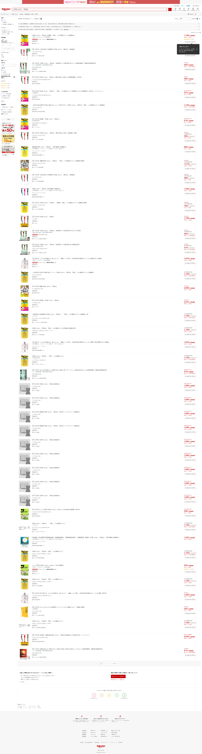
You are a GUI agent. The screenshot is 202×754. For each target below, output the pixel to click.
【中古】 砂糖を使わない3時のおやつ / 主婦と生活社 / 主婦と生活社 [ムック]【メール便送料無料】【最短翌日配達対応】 (69, 649)
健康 (39, 706)
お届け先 (3, 62)
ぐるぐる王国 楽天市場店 (39, 557)
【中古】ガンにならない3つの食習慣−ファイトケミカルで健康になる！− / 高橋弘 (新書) (59, 607)
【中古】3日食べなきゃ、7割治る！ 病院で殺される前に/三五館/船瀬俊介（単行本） (59, 77)
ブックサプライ (37, 127)
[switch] (14, 77)
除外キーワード (4, 113)
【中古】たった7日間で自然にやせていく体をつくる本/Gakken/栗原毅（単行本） (58, 509)
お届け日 (3, 67)
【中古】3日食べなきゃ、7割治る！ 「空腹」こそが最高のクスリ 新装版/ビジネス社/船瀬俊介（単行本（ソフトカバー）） (69, 91)
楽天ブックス (36, 43)
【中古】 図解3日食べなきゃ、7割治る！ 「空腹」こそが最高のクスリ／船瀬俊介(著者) (59, 161)
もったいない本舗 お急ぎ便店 (40, 238)
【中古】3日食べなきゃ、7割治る (44, 216)
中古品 (2, 56)
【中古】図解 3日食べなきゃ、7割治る (46, 286)
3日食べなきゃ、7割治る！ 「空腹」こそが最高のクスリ (48, 356)
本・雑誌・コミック (22, 706)
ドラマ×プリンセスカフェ (39, 364)
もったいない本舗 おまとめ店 (40, 252)
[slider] (1, 43)
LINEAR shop (36, 292)
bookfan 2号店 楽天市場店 (39, 111)
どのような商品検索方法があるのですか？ (30, 677)
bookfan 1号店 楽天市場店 (39, 278)
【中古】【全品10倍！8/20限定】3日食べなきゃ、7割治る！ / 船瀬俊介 (55, 49)
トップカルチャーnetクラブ (39, 531)
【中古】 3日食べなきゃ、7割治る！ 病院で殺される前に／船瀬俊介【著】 (56, 133)
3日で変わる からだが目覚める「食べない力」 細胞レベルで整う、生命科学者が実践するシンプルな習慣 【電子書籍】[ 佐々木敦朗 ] (70, 342)
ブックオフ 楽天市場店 (38, 139)
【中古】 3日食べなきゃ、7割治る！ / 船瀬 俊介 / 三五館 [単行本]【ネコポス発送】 (58, 230)
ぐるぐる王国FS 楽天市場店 (39, 627)
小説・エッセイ (32, 707)
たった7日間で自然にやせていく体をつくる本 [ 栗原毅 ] (48, 565)
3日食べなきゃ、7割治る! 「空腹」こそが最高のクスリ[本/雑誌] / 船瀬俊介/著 (54, 328)
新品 (2, 55)
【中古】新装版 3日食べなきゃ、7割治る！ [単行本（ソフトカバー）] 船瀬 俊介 (57, 412)
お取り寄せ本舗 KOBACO (39, 641)
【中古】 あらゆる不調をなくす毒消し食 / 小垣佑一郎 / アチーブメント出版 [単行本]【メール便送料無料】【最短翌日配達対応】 (71, 370)
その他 (39, 707)
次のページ (115, 663)
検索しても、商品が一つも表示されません (30, 679)
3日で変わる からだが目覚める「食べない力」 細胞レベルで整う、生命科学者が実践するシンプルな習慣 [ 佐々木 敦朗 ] (67, 258)
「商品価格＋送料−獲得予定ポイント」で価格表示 (28, 18)
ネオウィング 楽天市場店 (39, 334)
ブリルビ (35, 223)
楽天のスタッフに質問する (118, 676)
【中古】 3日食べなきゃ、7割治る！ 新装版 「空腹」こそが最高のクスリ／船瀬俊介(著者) (61, 202)
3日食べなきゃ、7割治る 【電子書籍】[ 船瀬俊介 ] (46, 188)
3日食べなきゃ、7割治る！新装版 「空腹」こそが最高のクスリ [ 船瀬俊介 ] (53, 35)
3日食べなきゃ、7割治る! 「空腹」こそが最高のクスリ (47, 551)
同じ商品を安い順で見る (190, 41)
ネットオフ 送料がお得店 (39, 55)
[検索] (170, 9)
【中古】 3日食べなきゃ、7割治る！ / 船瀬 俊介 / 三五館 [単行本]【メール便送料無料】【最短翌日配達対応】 (65, 63)
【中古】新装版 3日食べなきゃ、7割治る (47, 300)
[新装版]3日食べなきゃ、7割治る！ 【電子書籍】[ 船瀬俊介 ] (49, 147)
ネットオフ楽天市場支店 (39, 181)
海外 (6, 60)
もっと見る (22, 681)
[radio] (1, 20)
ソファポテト (36, 306)
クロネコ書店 (36, 390)
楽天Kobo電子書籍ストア (39, 155)
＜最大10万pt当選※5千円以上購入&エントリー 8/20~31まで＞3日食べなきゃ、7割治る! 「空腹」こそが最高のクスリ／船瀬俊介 (68, 105)
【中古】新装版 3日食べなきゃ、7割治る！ (47, 119)
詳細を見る (66, 29)
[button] (196, 6)
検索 (9, 48)
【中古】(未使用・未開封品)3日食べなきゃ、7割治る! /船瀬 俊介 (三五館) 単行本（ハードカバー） (62, 635)
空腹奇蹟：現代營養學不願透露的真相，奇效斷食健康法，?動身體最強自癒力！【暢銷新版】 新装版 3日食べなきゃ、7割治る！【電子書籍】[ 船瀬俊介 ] (75, 537)
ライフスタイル (32, 706)
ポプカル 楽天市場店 (38, 585)
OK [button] (197, 49)
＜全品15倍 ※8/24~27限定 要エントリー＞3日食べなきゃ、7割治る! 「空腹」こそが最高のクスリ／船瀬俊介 (63, 272)
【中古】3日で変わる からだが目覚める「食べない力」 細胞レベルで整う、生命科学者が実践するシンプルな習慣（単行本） (71, 593)
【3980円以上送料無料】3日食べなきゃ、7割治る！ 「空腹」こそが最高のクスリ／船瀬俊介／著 (60, 314)
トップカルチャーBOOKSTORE (40, 322)
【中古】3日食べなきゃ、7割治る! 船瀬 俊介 (47, 384)
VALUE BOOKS (37, 83)
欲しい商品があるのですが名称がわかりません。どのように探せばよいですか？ (38, 675)
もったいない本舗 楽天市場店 (40, 71)
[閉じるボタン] (199, 24)
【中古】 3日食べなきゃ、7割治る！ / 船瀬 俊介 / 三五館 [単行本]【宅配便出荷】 (57, 244)
